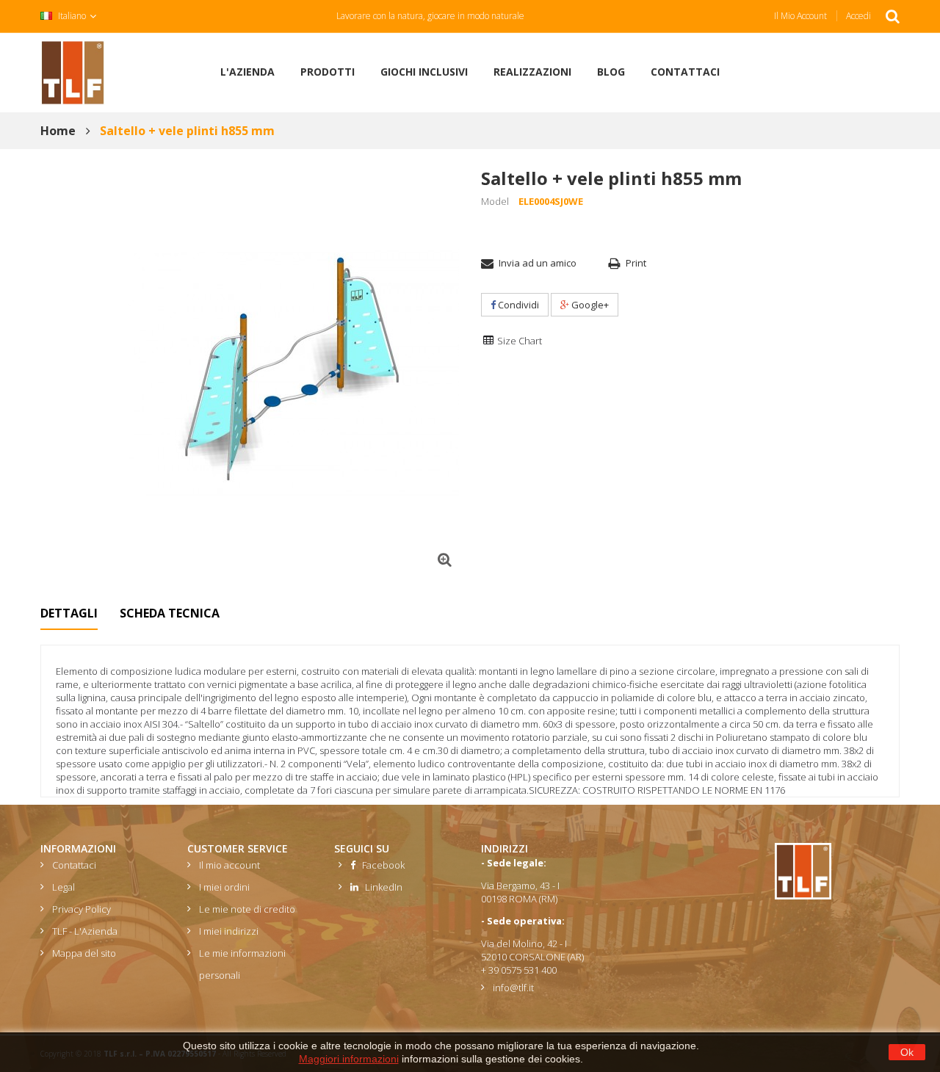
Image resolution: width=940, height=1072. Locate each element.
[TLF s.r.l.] (72, 71)
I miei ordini (224, 887)
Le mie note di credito (247, 909)
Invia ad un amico (537, 262)
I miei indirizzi (228, 931)
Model (495, 201)
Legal (63, 887)
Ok (907, 1052)
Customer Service (237, 848)
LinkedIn (380, 887)
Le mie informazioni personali (242, 964)
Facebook (380, 865)
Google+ (589, 304)
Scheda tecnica (170, 613)
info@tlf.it (513, 987)
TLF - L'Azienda (85, 931)
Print (636, 262)
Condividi (517, 304)
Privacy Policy (81, 909)
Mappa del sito (84, 953)
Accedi (858, 15)
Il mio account (800, 15)
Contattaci (74, 865)
